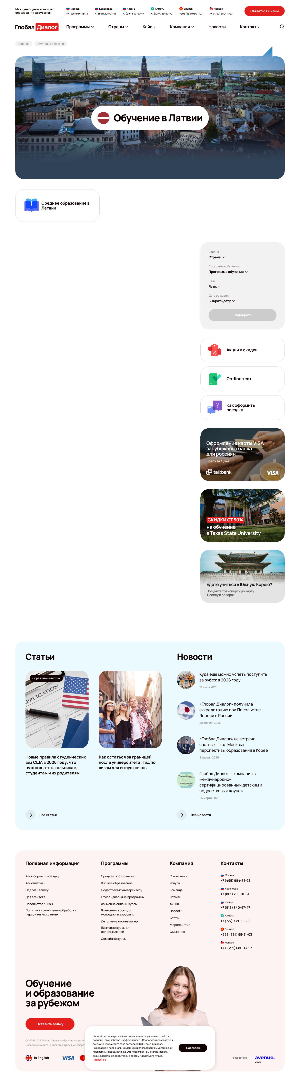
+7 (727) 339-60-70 (161, 13)
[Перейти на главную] (37, 26)
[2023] (264, 1057)
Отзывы (175, 897)
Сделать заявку (37, 890)
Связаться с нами (264, 11)
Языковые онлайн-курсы (119, 904)
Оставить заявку (50, 1024)
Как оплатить (35, 883)
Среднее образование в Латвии (65, 206)
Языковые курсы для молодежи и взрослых (117, 912)
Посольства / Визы (39, 904)
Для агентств (35, 897)
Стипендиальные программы (122, 897)
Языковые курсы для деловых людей (116, 930)
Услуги (175, 883)
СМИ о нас (177, 932)
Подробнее (99, 1059)
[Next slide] (162, 709)
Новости (176, 911)
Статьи (175, 918)
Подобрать (242, 315)
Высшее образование (117, 883)
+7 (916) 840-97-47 (133, 13)
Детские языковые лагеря (120, 921)
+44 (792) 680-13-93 (221, 13)
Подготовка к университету (121, 890)
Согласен (193, 1048)
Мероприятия (180, 925)
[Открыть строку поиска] (282, 26)
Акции (174, 904)
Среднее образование (117, 876)
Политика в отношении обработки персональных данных (51, 912)
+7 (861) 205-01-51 (105, 13)
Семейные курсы (113, 939)
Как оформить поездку (42, 876)
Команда (176, 890)
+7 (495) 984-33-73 (77, 13)
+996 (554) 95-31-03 (191, 13)
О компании (178, 876)
